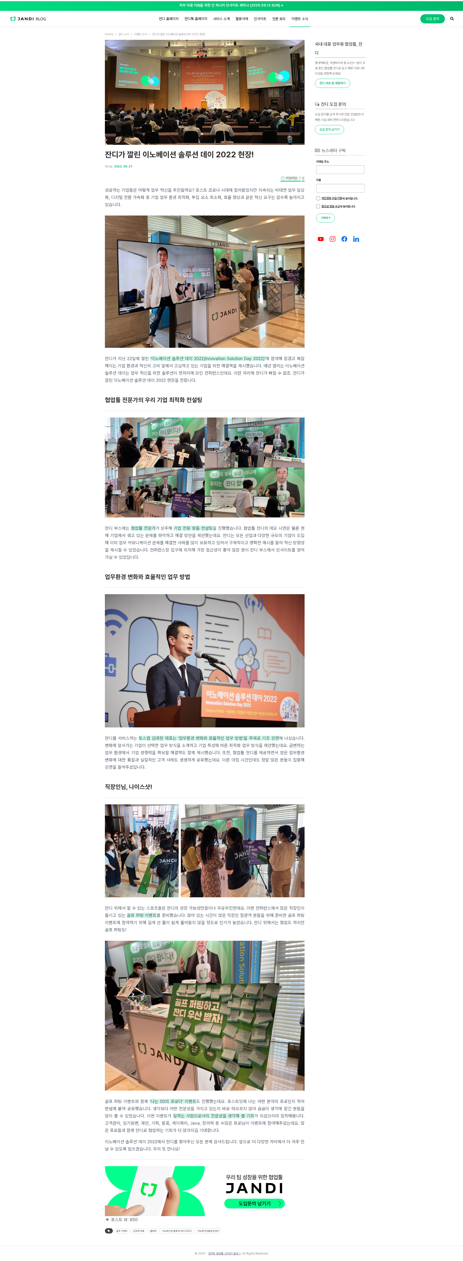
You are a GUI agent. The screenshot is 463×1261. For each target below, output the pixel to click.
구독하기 (325, 218)
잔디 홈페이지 (169, 19)
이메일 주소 (322, 161)
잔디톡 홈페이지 (195, 19)
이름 (318, 180)
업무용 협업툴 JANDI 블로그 (224, 1253)
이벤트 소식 (300, 19)
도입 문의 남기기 (330, 129)
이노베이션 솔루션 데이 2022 (177, 1230)
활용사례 (242, 19)
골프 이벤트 (122, 1230)
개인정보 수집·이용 (331, 198)
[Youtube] (321, 239)
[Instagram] (333, 239)
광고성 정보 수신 (330, 206)
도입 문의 (432, 19)
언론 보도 (279, 19)
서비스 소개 (221, 19)
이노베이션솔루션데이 (208, 1230)
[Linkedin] (356, 239)
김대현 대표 (138, 1230)
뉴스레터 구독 (333, 150)
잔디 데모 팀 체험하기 (333, 83)
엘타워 (153, 1230)
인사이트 (260, 19)
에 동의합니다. (339, 198)
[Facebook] (344, 239)
